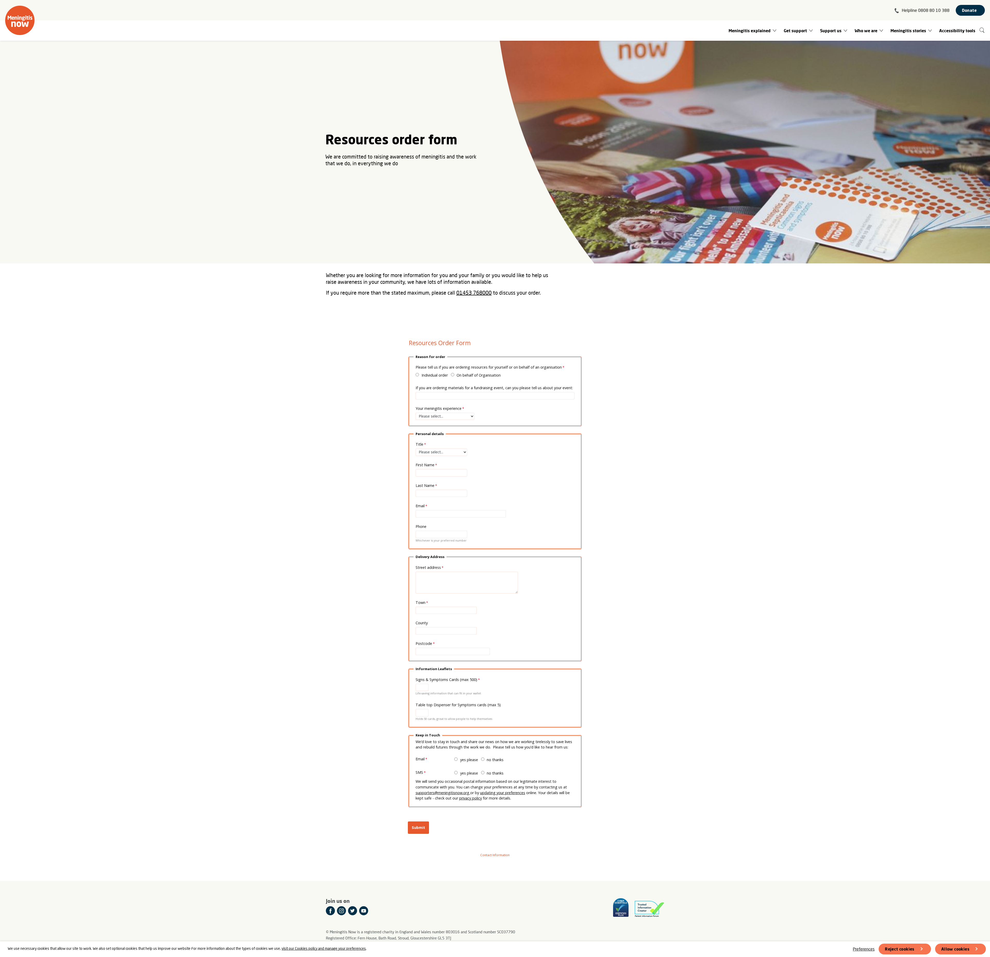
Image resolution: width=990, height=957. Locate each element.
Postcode (424, 643)
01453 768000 (474, 292)
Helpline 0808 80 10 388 (926, 10)
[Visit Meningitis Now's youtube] (363, 910)
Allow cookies (955, 948)
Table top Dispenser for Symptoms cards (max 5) (459, 704)
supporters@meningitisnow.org (443, 792)
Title (419, 444)
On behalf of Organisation (479, 375)
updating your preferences (502, 792)
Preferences (863, 948)
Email (420, 505)
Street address (428, 567)
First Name (425, 464)
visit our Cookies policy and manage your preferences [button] (324, 948)
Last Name (425, 485)
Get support (795, 30)
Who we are (866, 30)
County (422, 622)
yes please (469, 759)
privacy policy (470, 798)
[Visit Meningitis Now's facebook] (330, 910)
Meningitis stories (908, 30)
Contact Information (495, 855)
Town (420, 602)
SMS (419, 772)
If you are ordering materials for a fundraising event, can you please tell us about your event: (494, 387)
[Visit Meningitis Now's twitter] (352, 910)
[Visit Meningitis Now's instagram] (341, 910)
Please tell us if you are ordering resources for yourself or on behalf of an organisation (489, 367)
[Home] (20, 20)
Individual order (435, 375)
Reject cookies (899, 948)
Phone (421, 526)
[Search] (982, 30)
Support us (831, 30)
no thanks (495, 759)
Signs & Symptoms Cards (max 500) (446, 679)
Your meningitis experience (438, 408)
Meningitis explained (750, 30)
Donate (969, 10)
